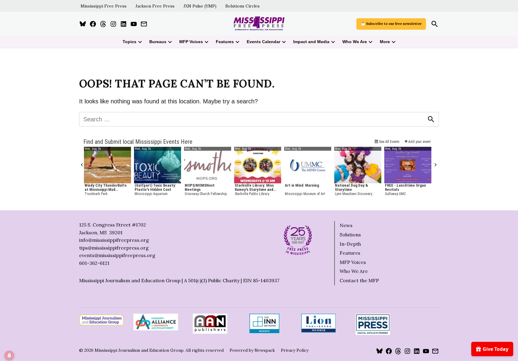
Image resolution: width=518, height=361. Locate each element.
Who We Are (354, 41)
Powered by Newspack (252, 350)
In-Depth (350, 244)
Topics (129, 41)
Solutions (350, 235)
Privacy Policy (294, 350)
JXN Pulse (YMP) (199, 6)
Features (225, 41)
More (385, 41)
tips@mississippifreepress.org (114, 248)
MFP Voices (191, 41)
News (346, 225)
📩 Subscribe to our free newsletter (391, 24)
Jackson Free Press (154, 6)
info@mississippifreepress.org (114, 240)
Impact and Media (311, 41)
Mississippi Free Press (104, 6)
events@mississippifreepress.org (117, 255)
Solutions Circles (242, 6)
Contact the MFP (359, 280)
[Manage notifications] (9, 355)
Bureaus (157, 41)
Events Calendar (263, 41)
